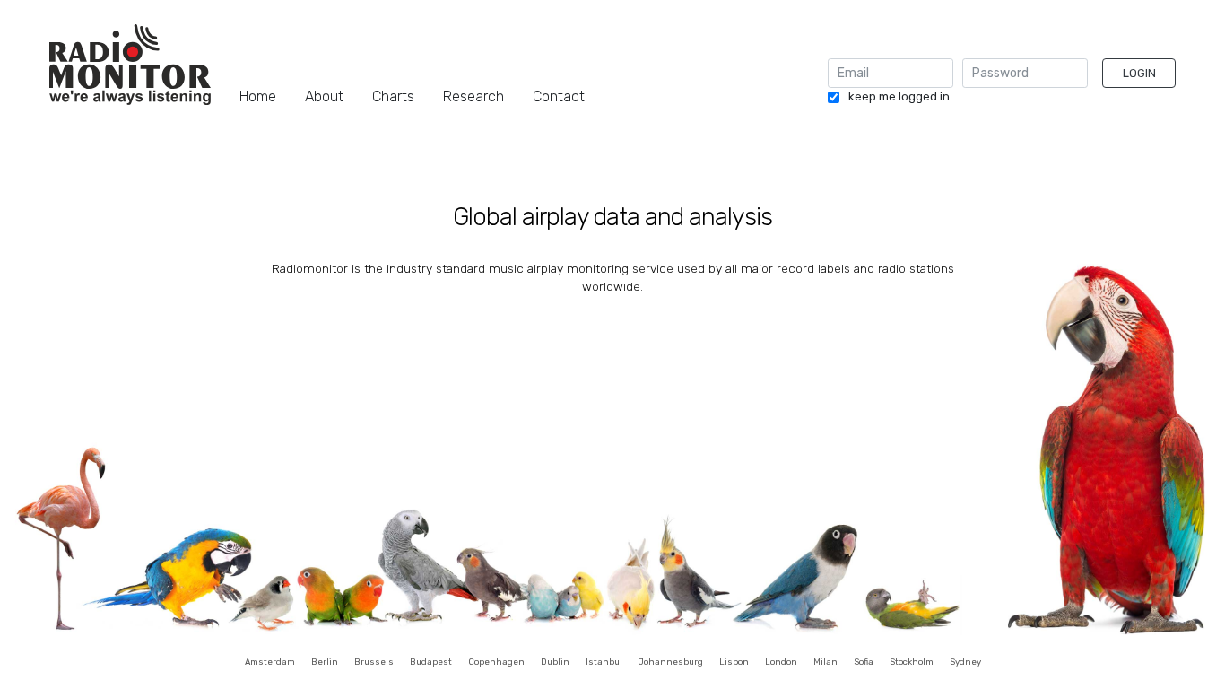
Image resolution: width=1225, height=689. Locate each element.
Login (1139, 73)
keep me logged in (899, 96)
